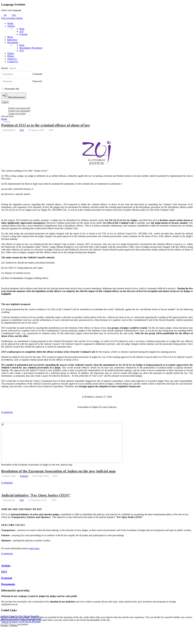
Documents (8, 584)
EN (14, 15)
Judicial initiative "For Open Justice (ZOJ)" (36, 495)
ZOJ (22, 130)
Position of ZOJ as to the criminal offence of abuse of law (45, 125)
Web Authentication (16, 97)
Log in (5, 102)
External (24, 476)
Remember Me (11, 89)
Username (37, 74)
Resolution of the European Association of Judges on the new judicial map (58, 471)
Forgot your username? (19, 111)
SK (5, 15)
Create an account (16, 113)
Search (4, 68)
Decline (13, 625)
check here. (34, 548)
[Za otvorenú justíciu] (12, 18)
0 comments (7, 412)
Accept (4, 625)
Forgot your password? (19, 108)
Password (37, 81)
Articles (5, 565)
